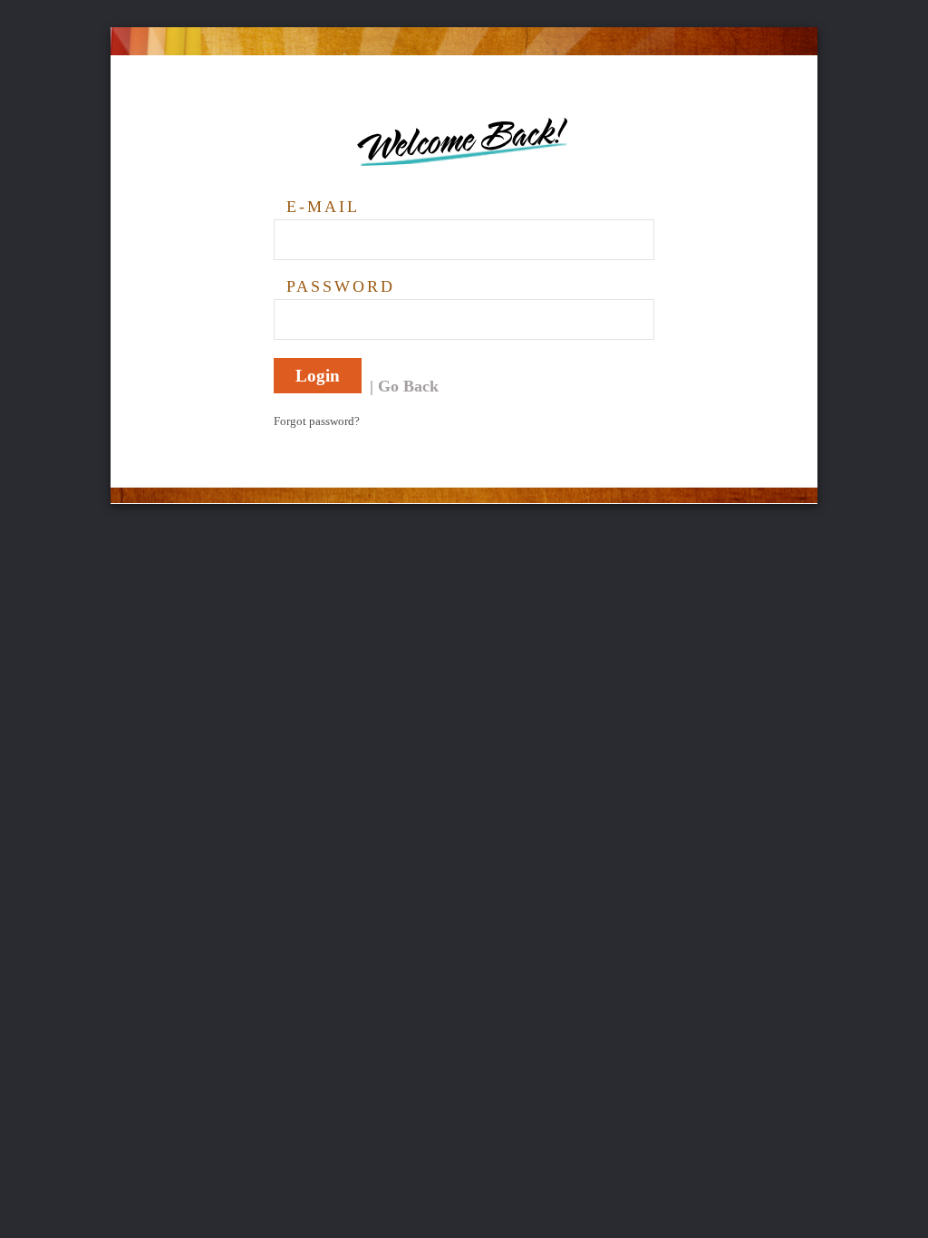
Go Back (408, 386)
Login (317, 375)
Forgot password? (317, 421)
